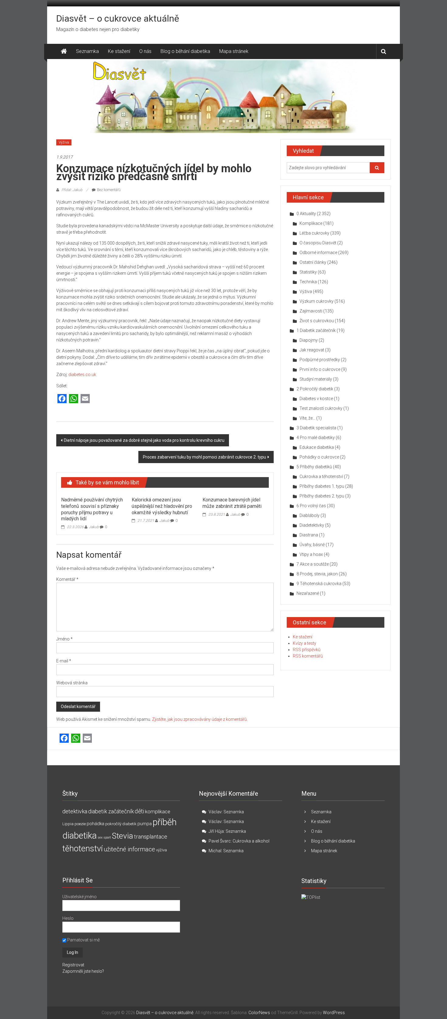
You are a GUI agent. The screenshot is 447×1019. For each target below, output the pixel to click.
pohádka (95, 823)
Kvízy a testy (304, 643)
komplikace (157, 811)
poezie (80, 824)
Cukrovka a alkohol (251, 841)
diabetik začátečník (111, 811)
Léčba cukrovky (314, 233)
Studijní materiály (316, 379)
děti (139, 811)
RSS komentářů (308, 656)
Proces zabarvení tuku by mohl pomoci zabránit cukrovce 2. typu (204, 457)
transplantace (150, 836)
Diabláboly (310, 515)
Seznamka (87, 51)
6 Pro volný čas (311, 505)
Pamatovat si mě (83, 939)
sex (100, 837)
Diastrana (309, 534)
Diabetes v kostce (316, 398)
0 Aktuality (306, 213)
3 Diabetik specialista (316, 427)
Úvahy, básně (312, 544)
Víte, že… (307, 418)
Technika (308, 281)
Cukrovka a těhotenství (321, 476)
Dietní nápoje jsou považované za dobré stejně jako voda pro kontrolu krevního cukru (144, 440)
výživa (161, 850)
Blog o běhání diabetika (185, 51)
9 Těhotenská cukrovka (318, 583)
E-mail (63, 660)
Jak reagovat (312, 349)
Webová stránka (72, 682)
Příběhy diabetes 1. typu (322, 486)
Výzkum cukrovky (317, 301)
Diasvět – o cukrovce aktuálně (117, 18)
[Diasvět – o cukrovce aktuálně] (63, 51)
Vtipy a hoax (311, 554)
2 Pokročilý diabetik (314, 388)
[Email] (85, 399)
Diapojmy (309, 340)
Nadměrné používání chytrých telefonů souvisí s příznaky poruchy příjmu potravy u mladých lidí (92, 509)
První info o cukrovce (320, 369)
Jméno (64, 639)
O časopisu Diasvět (318, 242)
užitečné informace (129, 849)
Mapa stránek (233, 51)
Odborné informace (318, 252)
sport (107, 837)
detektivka (74, 811)
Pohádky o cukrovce (319, 457)
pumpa (144, 823)
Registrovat (73, 964)
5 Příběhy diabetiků (314, 466)
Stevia (122, 835)
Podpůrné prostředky (320, 359)
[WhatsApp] (73, 399)
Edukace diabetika (317, 447)
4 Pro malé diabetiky (315, 437)
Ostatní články (313, 262)
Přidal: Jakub (72, 190)
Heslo (68, 918)
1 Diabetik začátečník (316, 330)
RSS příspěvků (307, 649)
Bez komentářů (109, 190)
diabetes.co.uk (82, 374)
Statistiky (308, 272)
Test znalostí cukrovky (321, 408)
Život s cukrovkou (317, 320)
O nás (145, 51)
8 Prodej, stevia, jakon (317, 573)
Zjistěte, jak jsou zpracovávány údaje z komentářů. (200, 719)
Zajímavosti (311, 311)
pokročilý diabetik (121, 824)
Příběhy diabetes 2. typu (322, 496)
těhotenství (82, 848)
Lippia (68, 824)
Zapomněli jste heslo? (83, 971)
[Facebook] (62, 399)
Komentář (67, 579)
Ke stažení (119, 51)
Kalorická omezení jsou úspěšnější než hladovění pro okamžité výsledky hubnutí (162, 506)
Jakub (94, 527)
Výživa (64, 142)
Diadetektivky (312, 525)
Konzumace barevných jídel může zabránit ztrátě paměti (232, 503)
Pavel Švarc (220, 841)
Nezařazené (307, 593)
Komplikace (311, 223)
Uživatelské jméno (79, 896)
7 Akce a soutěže (312, 564)
